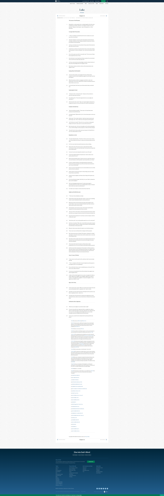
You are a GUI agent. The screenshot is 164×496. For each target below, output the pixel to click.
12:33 (73, 408)
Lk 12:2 (85, 335)
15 (79, 17)
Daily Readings (84, 1)
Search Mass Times (72, 470)
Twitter (97, 488)
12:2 (72, 323)
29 (82, 386)
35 (79, 422)
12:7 (75, 402)
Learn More (91, 461)
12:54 (73, 428)
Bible (56, 476)
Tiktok (107, 488)
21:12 (76, 388)
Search (107, 1)
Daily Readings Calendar (88, 1)
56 (74, 428)
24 (92, 17)
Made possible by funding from (98, 491)
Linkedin (103, 488)
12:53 (73, 426)
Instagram (105, 488)
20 (86, 17)
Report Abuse (97, 1)
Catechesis (57, 480)
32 (92, 335)
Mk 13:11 (85, 388)
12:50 (73, 368)
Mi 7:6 (75, 426)
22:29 (75, 406)
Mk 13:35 (79, 413)
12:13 (73, 341)
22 (89, 17)
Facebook (99, 488)
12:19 (73, 395)
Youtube (101, 488)
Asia (56, 472)
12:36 (73, 413)
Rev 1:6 (77, 406)
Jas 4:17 (75, 417)
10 (72, 17)
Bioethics (57, 478)
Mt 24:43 (76, 415)
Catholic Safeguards (59, 483)
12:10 (73, 334)
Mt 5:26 (92, 370)
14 (78, 17)
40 (74, 415)
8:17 (74, 379)
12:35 (73, 351)
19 (85, 17)
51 (79, 410)
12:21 (73, 349)
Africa (57, 469)
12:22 (73, 399)
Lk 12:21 (82, 344)
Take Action (85, 467)
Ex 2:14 (75, 390)
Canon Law (57, 479)
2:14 (75, 424)
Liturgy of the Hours (72, 475)
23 (90, 17)
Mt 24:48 (73, 361)
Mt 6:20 (77, 408)
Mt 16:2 (76, 428)
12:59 (73, 370)
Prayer (70, 471)
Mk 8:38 (77, 384)
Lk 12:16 (80, 343)
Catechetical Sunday (59, 481)
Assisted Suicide (58, 475)
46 (74, 410)
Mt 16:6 (75, 375)
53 (74, 422)
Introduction (60, 17)
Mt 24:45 (77, 410)
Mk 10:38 (75, 419)
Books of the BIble (72, 469)
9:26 (74, 384)
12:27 (73, 404)
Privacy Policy (87, 436)
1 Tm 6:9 (75, 393)
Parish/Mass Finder (99, 467)
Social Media (98, 472)
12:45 (73, 357)
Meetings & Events (86, 470)
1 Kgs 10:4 (76, 404)
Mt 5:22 (82, 328)
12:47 (73, 417)
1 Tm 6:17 (81, 395)
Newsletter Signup (99, 471)
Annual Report (58, 471)
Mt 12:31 (90, 335)
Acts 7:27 (78, 390)
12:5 (72, 328)
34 (74, 341)
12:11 (73, 388)
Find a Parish (92, 1)
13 (76, 17)
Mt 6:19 (76, 395)
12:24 (73, 402)
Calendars (98, 470)
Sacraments (71, 474)
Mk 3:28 (80, 386)
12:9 (72, 384)
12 (85, 320)
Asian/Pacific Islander (59, 474)
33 (78, 377)
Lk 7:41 (91, 332)
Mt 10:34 (76, 422)
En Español (82, 12)
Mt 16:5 (83, 320)
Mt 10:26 (76, 326)
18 (83, 17)
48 (74, 351)
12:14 (73, 390)
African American (58, 470)
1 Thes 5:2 (81, 415)
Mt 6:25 (76, 399)
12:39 (73, 415)
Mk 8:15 (79, 320)
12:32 (73, 406)
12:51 (73, 422)
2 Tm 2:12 (80, 384)
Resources (98, 469)
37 (82, 413)
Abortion (57, 467)
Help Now (84, 469)
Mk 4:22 (77, 379)
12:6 (72, 330)
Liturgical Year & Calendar (73, 472)
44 (79, 415)
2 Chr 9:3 (80, 404)
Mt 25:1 (75, 413)
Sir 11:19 (76, 397)
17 (82, 17)
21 (82, 343)
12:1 (72, 320)
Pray (83, 471)
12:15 (73, 393)
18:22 (75, 408)
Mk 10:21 (82, 408)
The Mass (70, 476)
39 (78, 419)
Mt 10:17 (80, 388)
